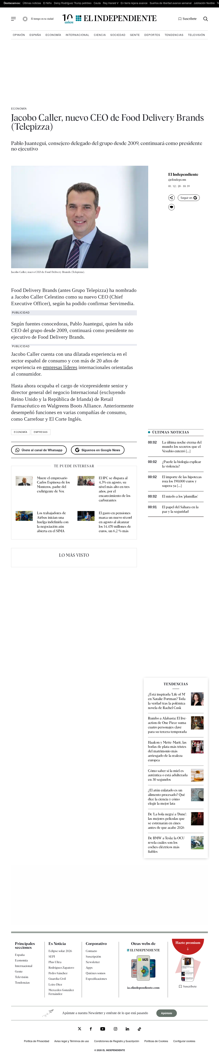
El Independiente (183, 174)
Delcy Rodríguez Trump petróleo (73, 3)
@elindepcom (177, 179)
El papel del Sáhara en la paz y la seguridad (180, 509)
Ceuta (97, 3)
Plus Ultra (55, 962)
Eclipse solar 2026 (60, 951)
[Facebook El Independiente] (91, 1029)
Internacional (77, 35)
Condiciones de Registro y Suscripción (116, 1041)
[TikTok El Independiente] (139, 1029)
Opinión (19, 35)
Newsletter (93, 962)
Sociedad (118, 35)
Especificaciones (96, 978)
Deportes (152, 35)
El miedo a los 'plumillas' (180, 496)
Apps (89, 967)
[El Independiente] (109, 18)
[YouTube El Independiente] (102, 1029)
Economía (53, 35)
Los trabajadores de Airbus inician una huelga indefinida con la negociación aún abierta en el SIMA (52, 522)
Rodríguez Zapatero (61, 967)
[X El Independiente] (79, 1029)
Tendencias (174, 35)
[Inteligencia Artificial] (143, 979)
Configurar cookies (184, 1041)
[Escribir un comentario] (171, 207)
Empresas (41, 432)
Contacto (91, 951)
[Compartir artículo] (171, 198)
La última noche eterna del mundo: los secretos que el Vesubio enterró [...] (181, 446)
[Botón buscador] (205, 19)
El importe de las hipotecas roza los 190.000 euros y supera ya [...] (182, 481)
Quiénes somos (95, 973)
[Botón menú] (13, 19)
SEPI (52, 956)
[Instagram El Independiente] (115, 1029)
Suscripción (93, 956)
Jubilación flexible (204, 3)
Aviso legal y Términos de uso (71, 1041)
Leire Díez (55, 984)
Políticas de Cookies (156, 1041)
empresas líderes (60, 367)
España (35, 35)
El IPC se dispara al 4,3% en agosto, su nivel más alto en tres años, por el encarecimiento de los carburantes (114, 489)
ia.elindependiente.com (143, 987)
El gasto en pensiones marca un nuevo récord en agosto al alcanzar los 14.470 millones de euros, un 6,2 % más (115, 522)
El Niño (47, 3)
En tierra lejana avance (134, 3)
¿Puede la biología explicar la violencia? (181, 464)
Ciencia (100, 35)
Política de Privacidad (36, 1041)
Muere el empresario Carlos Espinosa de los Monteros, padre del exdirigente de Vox (53, 484)
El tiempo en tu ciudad (42, 18)
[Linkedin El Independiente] (127, 1029)
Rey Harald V (110, 3)
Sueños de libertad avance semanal (171, 3)
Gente (135, 35)
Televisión (196, 35)
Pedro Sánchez (58, 973)
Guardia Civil (57, 978)
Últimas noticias (32, 3)
